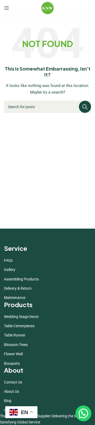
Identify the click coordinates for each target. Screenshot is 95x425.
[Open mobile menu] (6, 8)
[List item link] (47, 260)
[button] (83, 413)
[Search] (85, 107)
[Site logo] (47, 8)
